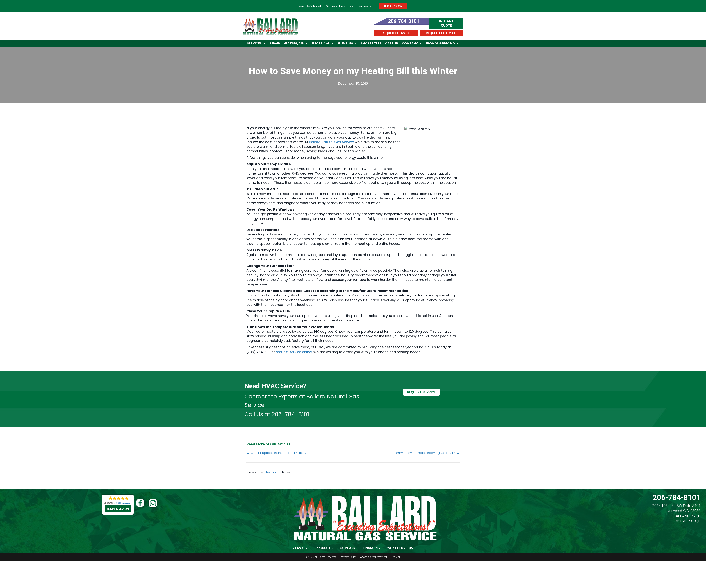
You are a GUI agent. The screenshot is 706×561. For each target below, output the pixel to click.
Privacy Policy (348, 556)
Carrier (391, 43)
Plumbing (345, 43)
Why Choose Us (400, 548)
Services (254, 43)
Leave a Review (118, 509)
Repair (274, 43)
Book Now (393, 6)
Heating (271, 472)
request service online (294, 352)
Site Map (396, 556)
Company (410, 43)
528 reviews (124, 503)
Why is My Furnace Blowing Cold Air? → (428, 452)
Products (324, 548)
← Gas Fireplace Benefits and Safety (276, 452)
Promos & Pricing (440, 43)
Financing (371, 548)
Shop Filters (371, 43)
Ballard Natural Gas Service (331, 142)
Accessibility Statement (373, 556)
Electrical (320, 43)
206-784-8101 (290, 414)
